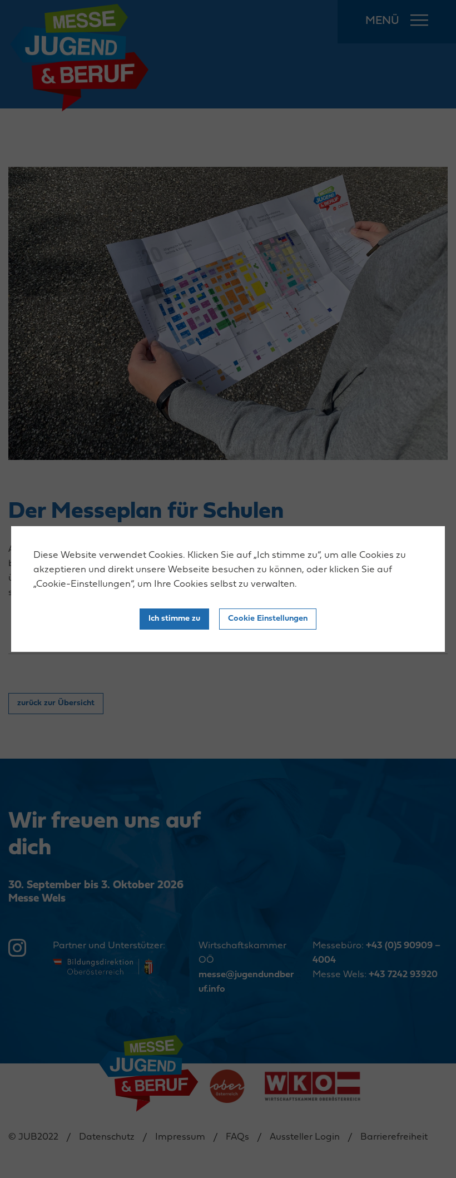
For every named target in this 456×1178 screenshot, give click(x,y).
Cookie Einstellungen (268, 619)
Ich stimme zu (174, 619)
